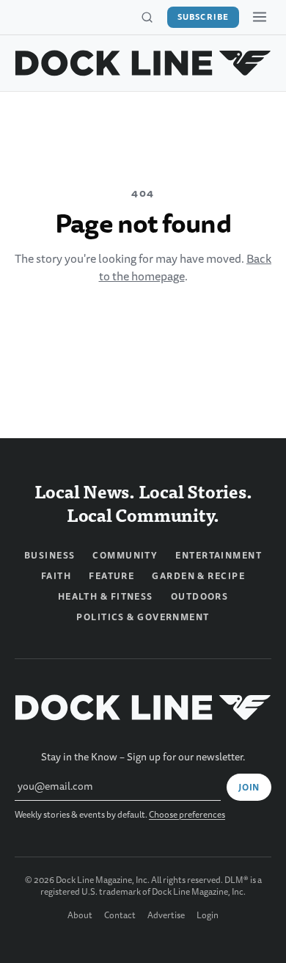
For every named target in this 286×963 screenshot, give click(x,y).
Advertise (166, 916)
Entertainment (218, 556)
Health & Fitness (105, 597)
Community (125, 556)
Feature (111, 576)
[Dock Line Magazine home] (143, 63)
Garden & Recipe (198, 576)
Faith (56, 576)
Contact (120, 916)
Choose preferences (187, 815)
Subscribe (203, 17)
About (79, 916)
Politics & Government (142, 617)
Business (50, 556)
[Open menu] (259, 17)
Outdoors (200, 597)
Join (249, 787)
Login (208, 916)
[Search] (146, 17)
